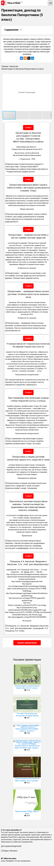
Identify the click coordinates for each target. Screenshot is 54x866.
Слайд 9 (28, 556)
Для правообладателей (11, 846)
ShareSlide (15, 3)
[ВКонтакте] (21, 58)
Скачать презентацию (27, 642)
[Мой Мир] (32, 58)
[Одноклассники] (25, 58)
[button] (49, 76)
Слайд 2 (28, 179)
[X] (28, 58)
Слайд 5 (28, 338)
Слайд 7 (28, 451)
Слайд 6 (28, 392)
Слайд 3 (28, 229)
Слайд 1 (28, 127)
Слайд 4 (28, 286)
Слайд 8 (28, 496)
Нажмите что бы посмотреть (18, 861)
